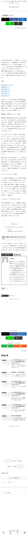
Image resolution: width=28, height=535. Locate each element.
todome (10, 229)
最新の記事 (17, 254)
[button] (18, 23)
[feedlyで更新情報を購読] (7, 345)
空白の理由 (4, 95)
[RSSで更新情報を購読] (20, 345)
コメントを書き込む (14, 478)
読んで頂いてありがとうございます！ (14, 227)
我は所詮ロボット (6, 85)
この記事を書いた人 (7, 254)
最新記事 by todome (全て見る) (15, 231)
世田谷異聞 (4, 89)
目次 (12, 224)
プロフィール (5, 295)
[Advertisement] (14, 44)
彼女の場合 (4, 91)
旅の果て (3, 93)
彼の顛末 (3, 87)
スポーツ (12, 295)
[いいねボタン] (3, 288)
